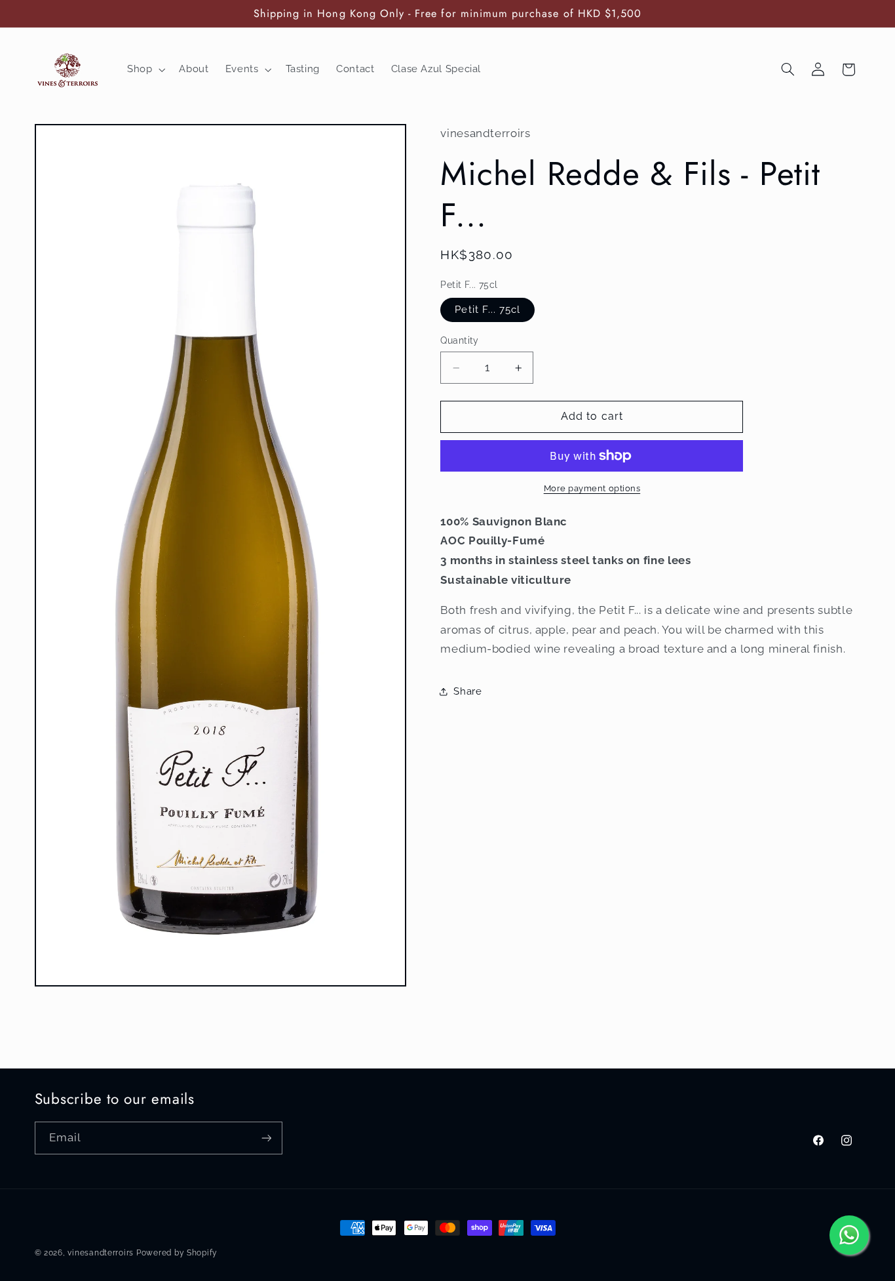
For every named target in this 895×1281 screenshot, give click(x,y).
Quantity (459, 340)
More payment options (592, 488)
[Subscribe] (266, 1138)
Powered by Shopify (177, 1252)
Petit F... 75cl (487, 309)
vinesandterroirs (100, 1252)
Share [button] (467, 691)
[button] (144, 69)
